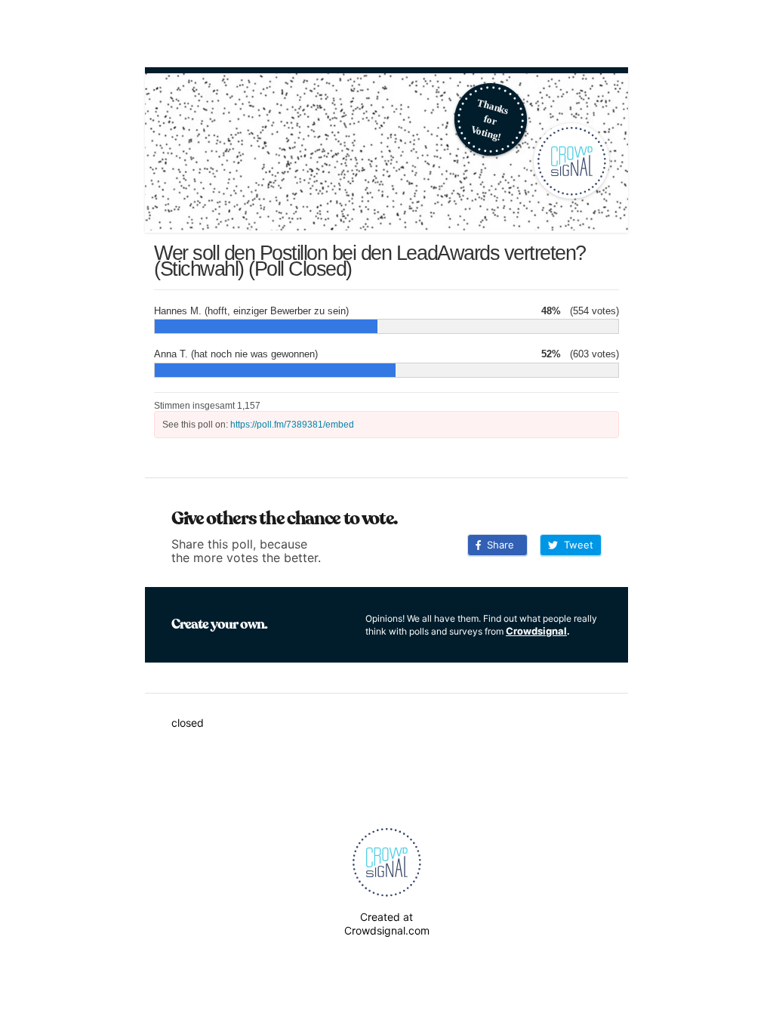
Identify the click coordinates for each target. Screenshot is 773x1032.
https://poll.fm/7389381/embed (292, 424)
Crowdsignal (536, 631)
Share (497, 545)
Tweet (575, 545)
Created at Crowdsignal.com (387, 923)
